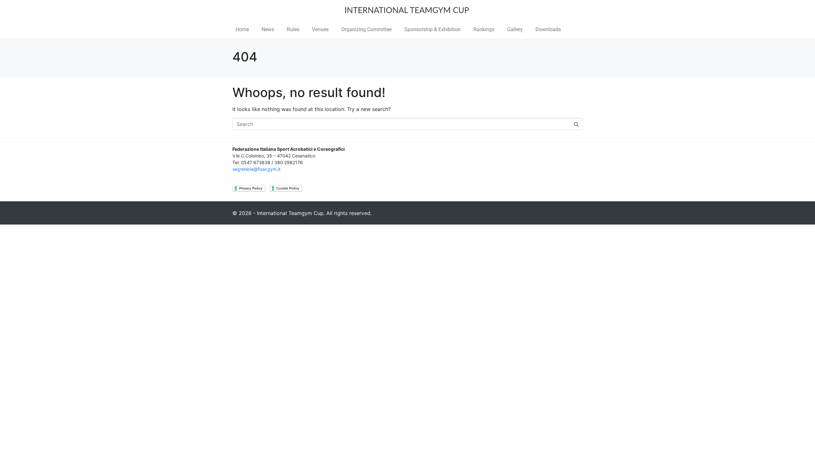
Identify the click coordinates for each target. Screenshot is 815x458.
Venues (320, 29)
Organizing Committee (366, 29)
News (268, 29)
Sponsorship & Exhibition (432, 29)
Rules (293, 29)
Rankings (483, 29)
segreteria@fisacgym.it (256, 169)
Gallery (515, 29)
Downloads (548, 29)
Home (242, 29)
